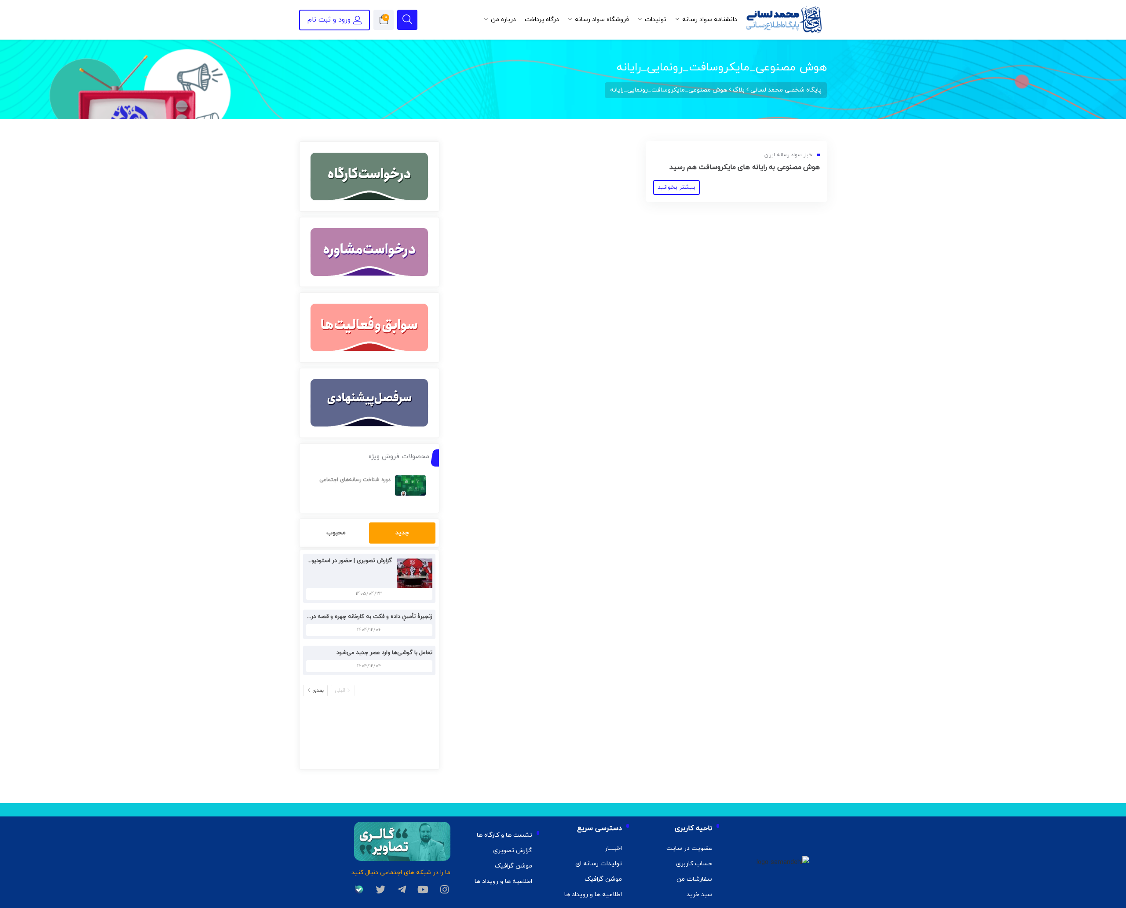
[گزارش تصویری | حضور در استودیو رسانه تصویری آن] (412, 573)
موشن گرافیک (603, 879)
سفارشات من (694, 879)
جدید (402, 533)
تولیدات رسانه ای (598, 864)
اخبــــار (613, 848)
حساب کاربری (694, 864)
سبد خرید (699, 894)
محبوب (336, 533)
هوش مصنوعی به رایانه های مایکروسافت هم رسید (744, 167)
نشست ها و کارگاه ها (504, 835)
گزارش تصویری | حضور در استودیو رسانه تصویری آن (330, 561)
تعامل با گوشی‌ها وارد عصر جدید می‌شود (384, 653)
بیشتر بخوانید (676, 187)
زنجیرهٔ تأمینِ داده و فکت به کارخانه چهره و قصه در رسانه (364, 617)
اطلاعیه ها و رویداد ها (593, 894)
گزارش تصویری (512, 850)
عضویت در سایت (689, 848)
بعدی (318, 690)
